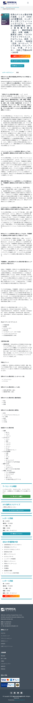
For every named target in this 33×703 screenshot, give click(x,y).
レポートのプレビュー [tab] (8, 72)
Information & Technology (12, 7)
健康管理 (3, 666)
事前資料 (3, 655)
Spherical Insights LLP (20, 700)
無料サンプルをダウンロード (21, 56)
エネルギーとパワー (6, 663)
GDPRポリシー (4, 641)
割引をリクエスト (18, 66)
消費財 (2, 661)
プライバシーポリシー (6, 638)
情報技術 (3, 669)
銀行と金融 (3, 658)
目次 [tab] (17, 72)
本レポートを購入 (17, 496)
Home (2, 7)
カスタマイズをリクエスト (20, 61)
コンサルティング (5, 635)
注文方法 (3, 633)
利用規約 (3, 643)
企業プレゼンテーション (7, 646)
